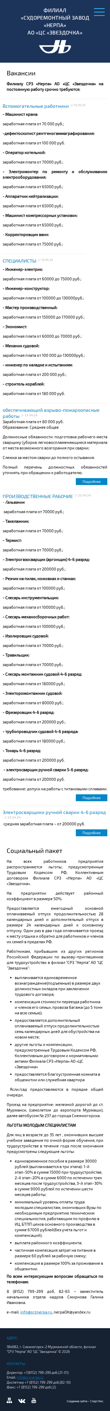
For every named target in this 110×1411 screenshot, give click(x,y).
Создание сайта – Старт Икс (85, 1401)
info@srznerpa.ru (36, 1312)
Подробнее (91, 481)
